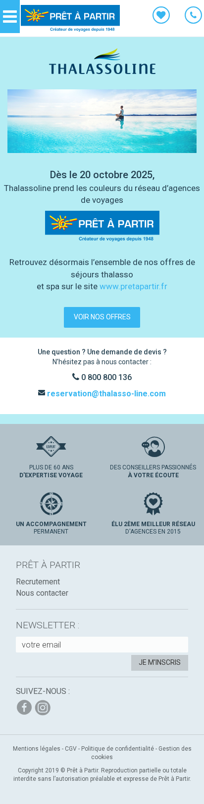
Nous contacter (42, 593)
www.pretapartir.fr (133, 286)
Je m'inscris (160, 662)
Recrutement (38, 581)
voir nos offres (102, 317)
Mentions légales (36, 748)
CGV (71, 748)
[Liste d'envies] (161, 17)
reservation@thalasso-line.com (105, 393)
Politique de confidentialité (117, 748)
